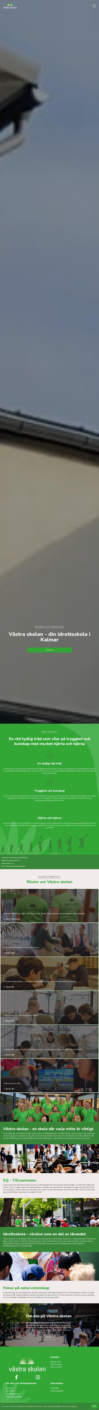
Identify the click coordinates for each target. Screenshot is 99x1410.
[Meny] (94, 6)
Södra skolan (12, 860)
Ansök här (49, 650)
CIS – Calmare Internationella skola (13, 866)
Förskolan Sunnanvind (9, 858)
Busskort (9, 1388)
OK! (94, 1406)
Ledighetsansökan (13, 1394)
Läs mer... (74, 1406)
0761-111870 (56, 1367)
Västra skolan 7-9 (7, 863)
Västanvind (23, 858)
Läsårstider (54, 1388)
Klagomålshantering (13, 1397)
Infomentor (10, 1391)
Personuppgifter (56, 1391)
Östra (3, 860)
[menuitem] (94, 6)
